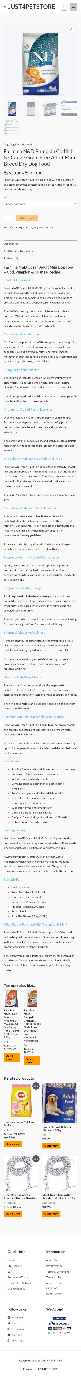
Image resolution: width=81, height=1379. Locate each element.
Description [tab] (11, 243)
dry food (27, 144)
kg (5, 196)
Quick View (9, 1057)
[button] (71, 29)
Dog (6, 144)
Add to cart (26, 218)
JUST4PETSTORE (31, 6)
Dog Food (15, 144)
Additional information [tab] (18, 251)
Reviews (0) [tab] (11, 258)
